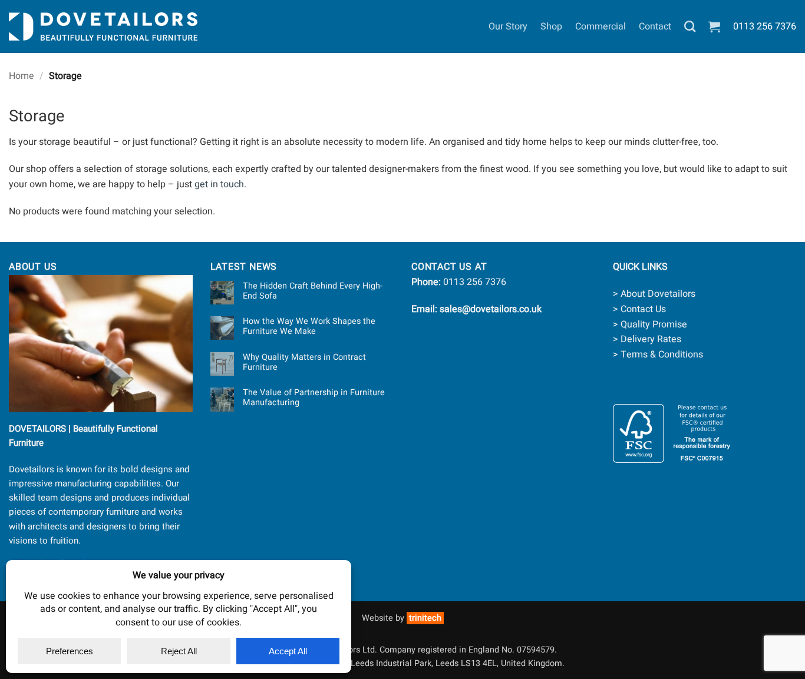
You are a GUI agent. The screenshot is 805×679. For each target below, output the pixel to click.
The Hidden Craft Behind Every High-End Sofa (312, 291)
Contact (655, 26)
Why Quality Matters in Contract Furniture (304, 362)
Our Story (508, 26)
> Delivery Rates (647, 339)
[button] (714, 26)
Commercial (600, 26)
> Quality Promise (650, 324)
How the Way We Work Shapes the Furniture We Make (309, 326)
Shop (551, 26)
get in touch (219, 184)
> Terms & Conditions (658, 354)
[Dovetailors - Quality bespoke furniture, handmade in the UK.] (103, 26)
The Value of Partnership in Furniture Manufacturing (314, 397)
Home (21, 76)
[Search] (689, 26)
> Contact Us (639, 309)
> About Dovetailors (654, 294)
